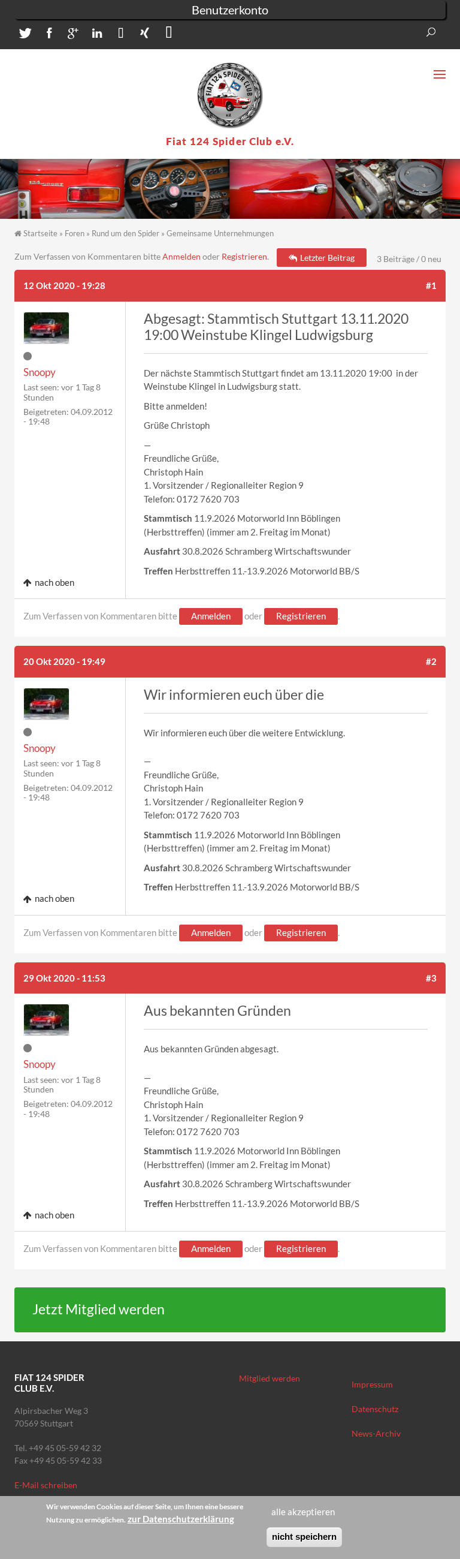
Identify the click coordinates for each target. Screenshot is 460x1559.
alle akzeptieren (303, 1511)
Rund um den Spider (125, 233)
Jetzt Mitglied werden (98, 1309)
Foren (74, 233)
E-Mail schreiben (45, 1485)
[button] (23, 35)
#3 (431, 978)
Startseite (40, 233)
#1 (431, 285)
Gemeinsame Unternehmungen (220, 233)
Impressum (372, 1384)
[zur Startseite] (230, 95)
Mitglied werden (269, 1378)
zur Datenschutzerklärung (181, 1518)
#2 (431, 661)
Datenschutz (375, 1409)
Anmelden (181, 256)
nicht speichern (304, 1536)
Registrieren (244, 256)
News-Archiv (376, 1433)
